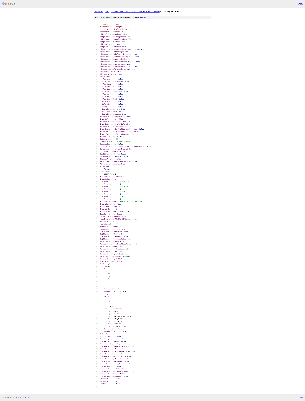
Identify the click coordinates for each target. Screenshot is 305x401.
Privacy (21, 397)
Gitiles (14, 397)
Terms (27, 397)
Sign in (300, 4)
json (301, 397)
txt (295, 397)
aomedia (98, 11)
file (143, 17)
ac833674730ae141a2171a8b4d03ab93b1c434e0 (135, 11)
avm (107, 11)
